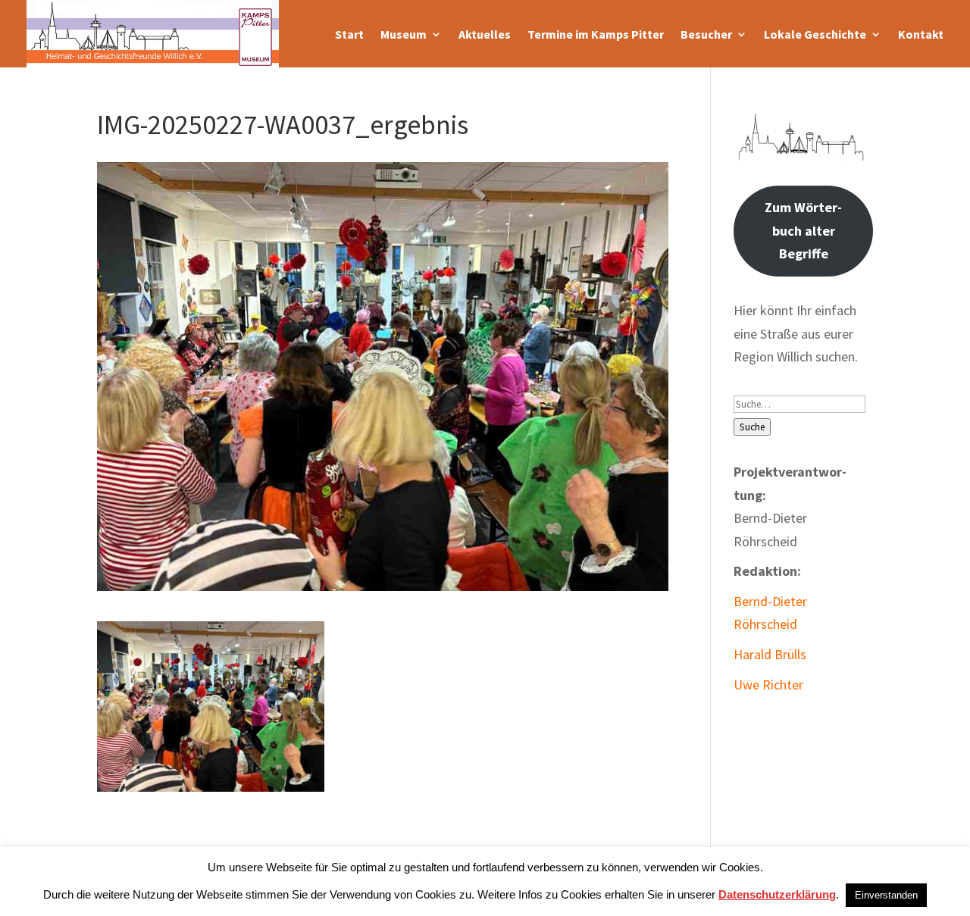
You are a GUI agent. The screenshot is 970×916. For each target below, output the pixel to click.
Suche (752, 426)
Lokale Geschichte (815, 34)
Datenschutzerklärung (777, 894)
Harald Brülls (770, 654)
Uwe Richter (768, 684)
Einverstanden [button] (886, 895)
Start (349, 34)
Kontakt (920, 34)
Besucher (706, 34)
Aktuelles (484, 34)
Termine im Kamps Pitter (595, 34)
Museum (403, 34)
